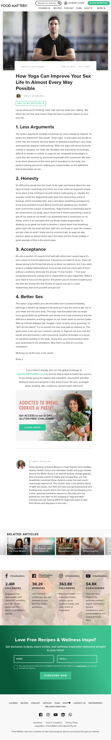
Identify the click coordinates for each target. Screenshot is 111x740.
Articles (47, 703)
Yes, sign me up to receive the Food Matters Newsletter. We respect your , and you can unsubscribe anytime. (58, 667)
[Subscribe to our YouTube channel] (55, 715)
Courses (43, 8)
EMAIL (63, 659)
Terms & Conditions (54, 723)
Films (79, 8)
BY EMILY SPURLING (40, 461)
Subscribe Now (55, 675)
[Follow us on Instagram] (48, 715)
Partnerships (95, 703)
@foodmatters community (45, 576)
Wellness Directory (55, 707)
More (100, 8)
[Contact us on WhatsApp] (70, 715)
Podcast (69, 8)
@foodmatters (17, 576)
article (25, 67)
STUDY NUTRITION (99, 3)
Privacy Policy (72, 723)
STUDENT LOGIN (76, 3)
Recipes (57, 8)
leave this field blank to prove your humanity (11, 629)
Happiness (38, 67)
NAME (19, 659)
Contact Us (79, 703)
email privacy (81, 666)
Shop (87, 8)
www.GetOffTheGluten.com (31, 374)
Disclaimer (37, 723)
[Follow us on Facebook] (40, 715)
